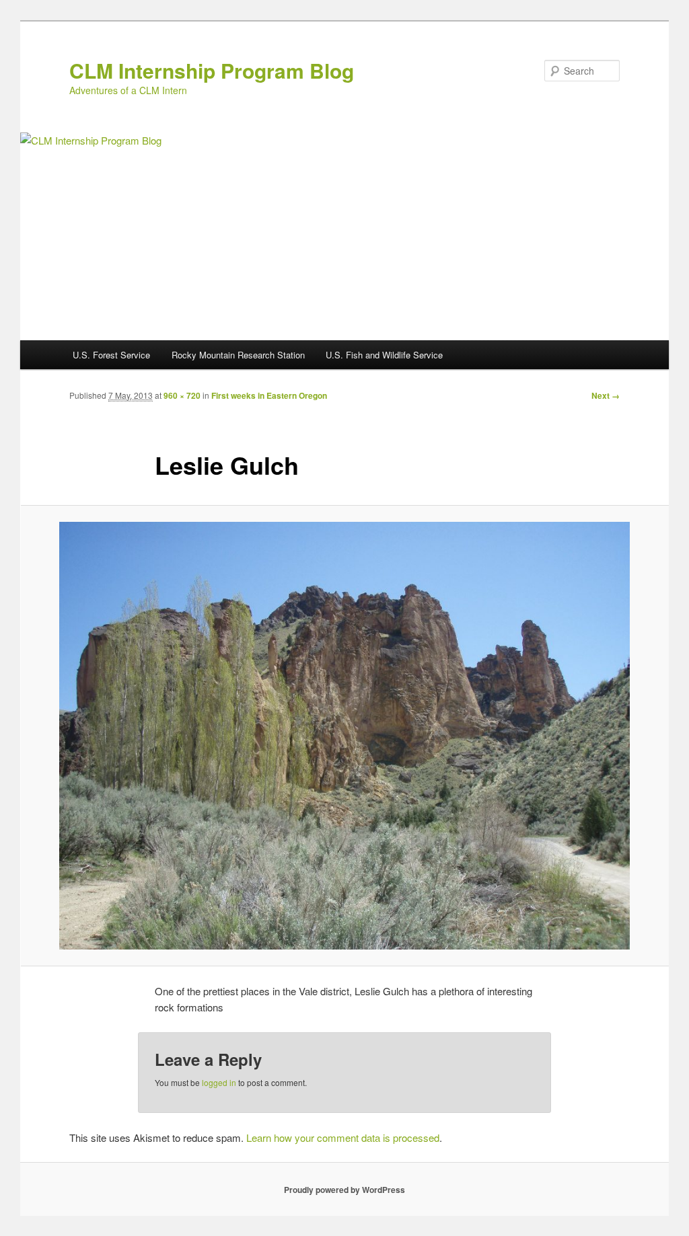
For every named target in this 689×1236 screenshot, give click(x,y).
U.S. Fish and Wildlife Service (384, 354)
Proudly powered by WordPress (344, 1190)
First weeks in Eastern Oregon (269, 395)
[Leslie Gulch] (344, 736)
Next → (605, 395)
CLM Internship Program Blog (211, 70)
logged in (219, 1082)
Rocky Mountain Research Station (238, 354)
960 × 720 (182, 395)
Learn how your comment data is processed (342, 1137)
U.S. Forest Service (111, 354)
